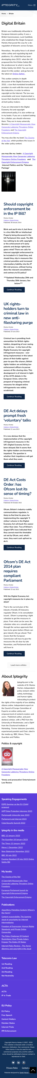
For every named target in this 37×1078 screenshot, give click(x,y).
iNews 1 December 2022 (12, 847)
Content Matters (9, 1019)
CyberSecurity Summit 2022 (13, 823)
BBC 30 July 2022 (9, 855)
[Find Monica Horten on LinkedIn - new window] (18, 1062)
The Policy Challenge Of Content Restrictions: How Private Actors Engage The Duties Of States (15, 939)
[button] (31, 5)
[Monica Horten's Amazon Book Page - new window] (24, 1062)
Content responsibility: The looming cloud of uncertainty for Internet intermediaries (16, 919)
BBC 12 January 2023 (11, 835)
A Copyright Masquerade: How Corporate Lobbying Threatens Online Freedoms (18, 127)
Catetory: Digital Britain (11, 220)
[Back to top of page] (33, 1070)
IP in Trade (6, 995)
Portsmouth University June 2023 (15, 815)
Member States (8, 1023)
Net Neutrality (8, 975)
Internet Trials (8, 1027)
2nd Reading (7, 968)
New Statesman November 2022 (15, 851)
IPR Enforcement (9, 1031)
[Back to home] (11, 5)
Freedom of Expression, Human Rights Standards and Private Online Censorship (18, 929)
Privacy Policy (12, 1068)
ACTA (4, 991)
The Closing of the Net (11, 877)
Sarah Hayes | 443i (26, 1073)
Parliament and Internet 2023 (14, 819)
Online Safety (19, 74)
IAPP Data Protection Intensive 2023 (17, 811)
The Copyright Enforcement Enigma (16, 897)
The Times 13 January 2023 (13, 843)
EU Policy (6, 1011)
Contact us (26, 1068)
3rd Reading (7, 972)
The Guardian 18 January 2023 (15, 839)
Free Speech (7, 1015)
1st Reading (7, 964)
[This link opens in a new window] (13, 1062)
